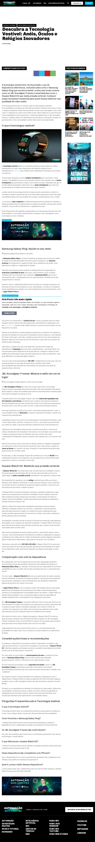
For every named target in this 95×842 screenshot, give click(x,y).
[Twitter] (42, 73)
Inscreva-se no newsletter (79, 809)
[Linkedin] (73, 832)
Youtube (81, 825)
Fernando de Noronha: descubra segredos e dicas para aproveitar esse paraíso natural (71, 90)
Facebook (82, 821)
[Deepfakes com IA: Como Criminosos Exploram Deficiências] (72, 124)
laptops (16, 171)
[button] (68, 3)
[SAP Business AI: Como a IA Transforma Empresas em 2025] (86, 124)
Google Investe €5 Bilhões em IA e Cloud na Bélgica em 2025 (71, 113)
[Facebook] (36, 73)
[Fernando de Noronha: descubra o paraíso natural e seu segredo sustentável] (86, 79)
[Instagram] (73, 829)
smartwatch (8, 325)
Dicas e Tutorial (9, 25)
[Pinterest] (47, 73)
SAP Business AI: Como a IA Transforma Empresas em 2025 (86, 134)
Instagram (82, 829)
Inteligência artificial (26, 25)
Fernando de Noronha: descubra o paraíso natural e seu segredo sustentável (86, 89)
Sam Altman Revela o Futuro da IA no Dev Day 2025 (86, 112)
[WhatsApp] (53, 73)
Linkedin (81, 833)
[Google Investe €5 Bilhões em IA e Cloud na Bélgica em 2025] (72, 102)
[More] (59, 73)
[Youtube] (73, 825)
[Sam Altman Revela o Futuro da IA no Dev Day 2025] (86, 102)
